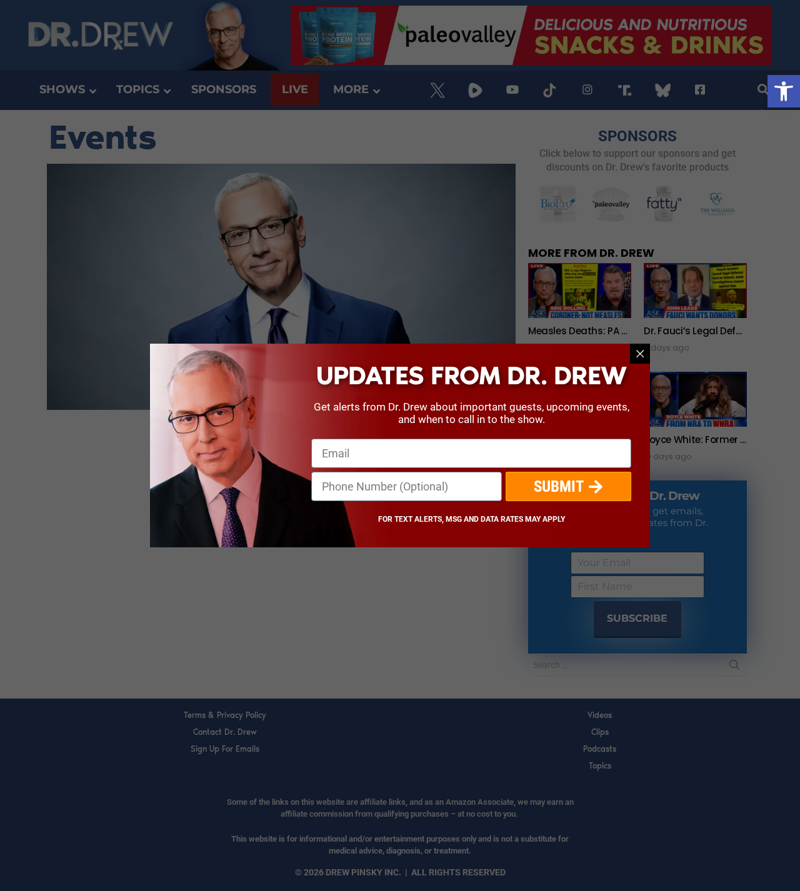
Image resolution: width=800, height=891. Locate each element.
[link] (784, 91)
